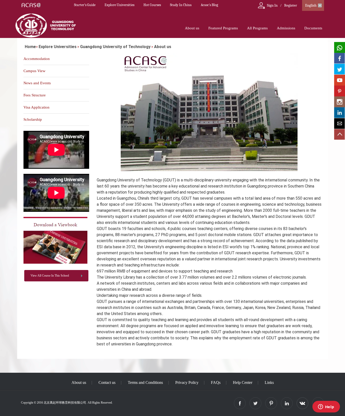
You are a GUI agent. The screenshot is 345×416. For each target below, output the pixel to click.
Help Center (242, 382)
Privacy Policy (187, 382)
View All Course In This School (50, 275)
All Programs (257, 28)
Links (269, 382)
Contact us (106, 382)
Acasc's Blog (209, 5)
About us (192, 28)
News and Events (37, 83)
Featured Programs (223, 28)
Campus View (34, 71)
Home (30, 46)
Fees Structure (34, 95)
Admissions (286, 28)
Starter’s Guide (84, 5)
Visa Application (36, 107)
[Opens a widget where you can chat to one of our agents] (326, 407)
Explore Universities (119, 5)
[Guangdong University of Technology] (55, 262)
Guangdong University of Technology (115, 46)
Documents (313, 28)
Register (290, 5)
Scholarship (32, 119)
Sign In (272, 5)
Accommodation (36, 59)
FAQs (215, 382)
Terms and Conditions (145, 382)
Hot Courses (152, 5)
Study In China (181, 5)
